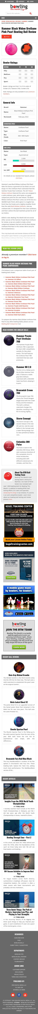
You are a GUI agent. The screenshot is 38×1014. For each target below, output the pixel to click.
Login (32, 1)
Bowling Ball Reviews (13, 21)
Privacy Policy (19, 974)
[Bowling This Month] (19, 9)
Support (21, 1)
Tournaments (19, 961)
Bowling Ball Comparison (10, 324)
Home (3, 21)
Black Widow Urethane (18, 206)
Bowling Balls (19, 943)
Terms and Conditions (19, 977)
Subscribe (10, 1)
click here (19, 178)
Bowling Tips (19, 954)
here (10, 499)
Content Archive (19, 959)
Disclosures (19, 972)
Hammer (24, 21)
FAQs (19, 940)
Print (7, 37)
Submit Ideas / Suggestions (19, 945)
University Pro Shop (10, 493)
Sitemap (17, 1002)
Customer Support (19, 969)
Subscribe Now (19, 938)
